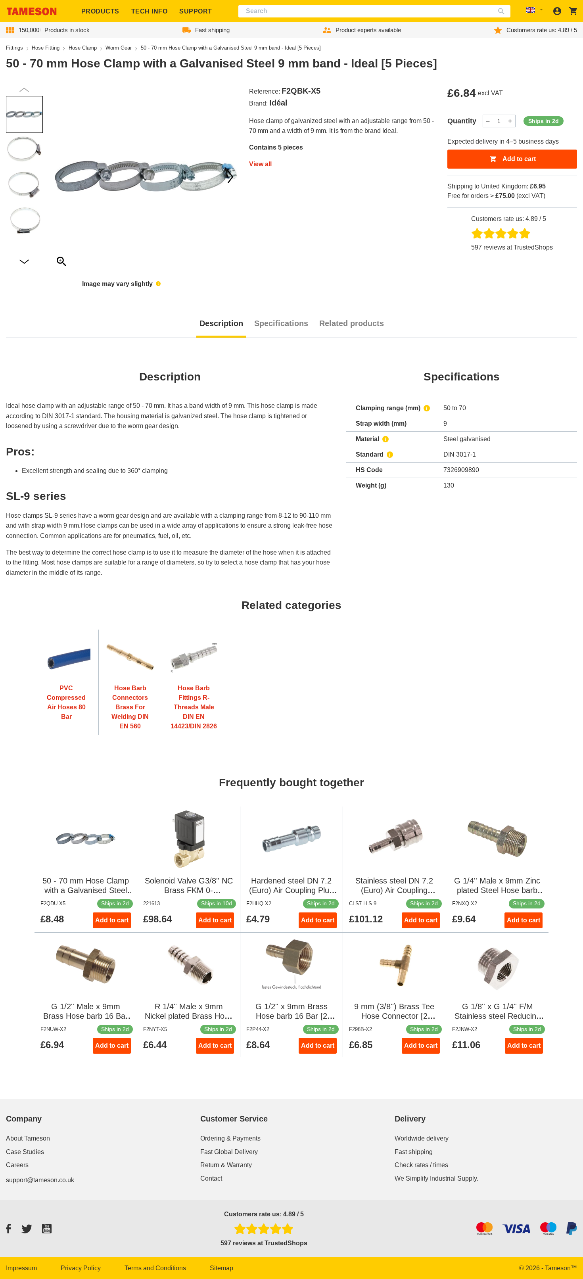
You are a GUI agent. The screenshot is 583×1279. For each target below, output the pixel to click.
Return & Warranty (226, 1165)
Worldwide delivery (422, 1138)
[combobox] (374, 11)
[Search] (503, 11)
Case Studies (25, 1151)
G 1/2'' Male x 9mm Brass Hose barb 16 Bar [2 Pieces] (85, 1016)
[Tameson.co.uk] (32, 11)
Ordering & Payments (230, 1138)
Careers (17, 1165)
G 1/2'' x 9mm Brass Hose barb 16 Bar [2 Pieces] (291, 1016)
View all (260, 164)
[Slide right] (61, 176)
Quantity (461, 121)
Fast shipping (414, 1151)
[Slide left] (230, 176)
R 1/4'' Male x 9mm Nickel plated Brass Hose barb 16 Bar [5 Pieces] (189, 1016)
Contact (211, 1178)
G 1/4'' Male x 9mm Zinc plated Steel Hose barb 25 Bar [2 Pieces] (497, 890)
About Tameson (28, 1138)
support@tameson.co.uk (40, 1180)
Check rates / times (421, 1165)
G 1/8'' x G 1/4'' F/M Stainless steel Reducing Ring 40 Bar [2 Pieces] (498, 1016)
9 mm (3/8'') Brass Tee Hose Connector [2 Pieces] (394, 1016)
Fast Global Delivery (229, 1151)
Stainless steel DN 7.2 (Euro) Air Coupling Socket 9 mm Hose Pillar (394, 890)
